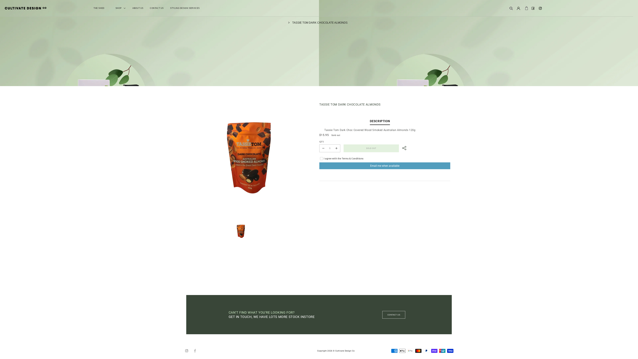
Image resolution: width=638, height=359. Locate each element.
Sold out (371, 148)
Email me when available (384, 165)
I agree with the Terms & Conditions (344, 158)
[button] (511, 8)
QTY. (321, 141)
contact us (393, 315)
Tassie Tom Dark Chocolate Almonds (320, 22)
